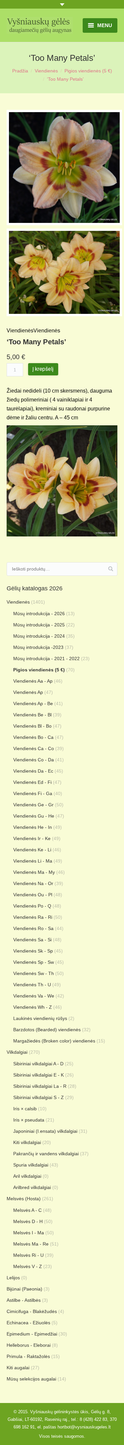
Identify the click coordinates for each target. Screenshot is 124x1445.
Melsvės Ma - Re (31, 1244)
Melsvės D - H (28, 1221)
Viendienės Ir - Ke (32, 838)
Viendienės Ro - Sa (33, 928)
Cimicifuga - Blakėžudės (32, 1311)
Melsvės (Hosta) (24, 1198)
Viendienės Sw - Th (33, 973)
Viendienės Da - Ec (33, 771)
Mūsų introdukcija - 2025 (39, 624)
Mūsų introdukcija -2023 (38, 647)
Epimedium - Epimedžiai (32, 1334)
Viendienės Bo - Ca (33, 737)
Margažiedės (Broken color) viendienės (54, 1040)
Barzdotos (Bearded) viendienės (47, 1029)
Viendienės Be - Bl (32, 714)
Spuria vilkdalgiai (30, 1165)
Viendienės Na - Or (33, 883)
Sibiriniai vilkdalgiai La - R (39, 1086)
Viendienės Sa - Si (32, 939)
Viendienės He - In (32, 827)
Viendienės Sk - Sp (33, 951)
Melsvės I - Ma (28, 1232)
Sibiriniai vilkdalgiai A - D (38, 1063)
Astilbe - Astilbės (24, 1300)
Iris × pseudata (28, 1120)
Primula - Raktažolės (28, 1356)
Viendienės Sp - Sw (33, 962)
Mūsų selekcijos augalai (31, 1378)
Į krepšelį (43, 369)
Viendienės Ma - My (34, 872)
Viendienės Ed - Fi (32, 782)
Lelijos (13, 1277)
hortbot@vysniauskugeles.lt (84, 1426)
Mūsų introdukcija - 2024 (39, 636)
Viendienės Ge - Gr (33, 804)
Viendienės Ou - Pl (32, 894)
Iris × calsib (25, 1108)
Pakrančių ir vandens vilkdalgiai (46, 1153)
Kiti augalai (18, 1367)
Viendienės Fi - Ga (32, 793)
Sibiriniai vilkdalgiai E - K (38, 1075)
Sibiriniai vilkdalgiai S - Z (38, 1097)
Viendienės (46, 70)
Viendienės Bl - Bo (32, 726)
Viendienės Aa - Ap (33, 681)
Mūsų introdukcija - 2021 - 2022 (46, 658)
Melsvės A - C (27, 1210)
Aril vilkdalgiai (27, 1176)
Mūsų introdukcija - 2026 (39, 613)
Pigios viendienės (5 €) (88, 70)
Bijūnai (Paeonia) (24, 1289)
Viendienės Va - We (33, 996)
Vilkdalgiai (17, 1052)
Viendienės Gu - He (33, 816)
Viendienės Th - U (32, 984)
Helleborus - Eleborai (29, 1345)
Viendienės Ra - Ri (32, 917)
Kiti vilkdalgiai (27, 1142)
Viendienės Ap (28, 692)
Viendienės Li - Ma (32, 861)
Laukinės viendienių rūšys (40, 1018)
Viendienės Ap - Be (33, 703)
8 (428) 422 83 (93, 1419)
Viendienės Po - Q (32, 906)
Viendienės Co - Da (33, 759)
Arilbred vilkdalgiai (32, 1187)
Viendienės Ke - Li (32, 849)
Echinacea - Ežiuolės (28, 1322)
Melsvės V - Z (27, 1266)
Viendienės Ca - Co (33, 748)
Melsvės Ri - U (28, 1255)
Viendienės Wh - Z (32, 1007)
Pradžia (20, 70)
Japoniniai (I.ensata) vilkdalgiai (45, 1131)
